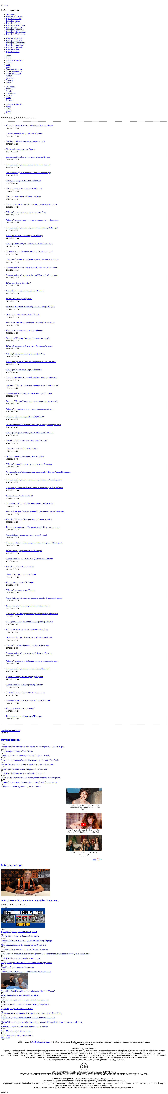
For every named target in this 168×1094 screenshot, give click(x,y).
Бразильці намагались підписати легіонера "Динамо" (28, 700)
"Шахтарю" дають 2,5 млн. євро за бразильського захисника (31, 362)
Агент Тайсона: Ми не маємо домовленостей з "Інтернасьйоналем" (34, 598)
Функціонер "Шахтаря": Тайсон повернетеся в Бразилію (29, 503)
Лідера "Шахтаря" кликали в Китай (21, 574)
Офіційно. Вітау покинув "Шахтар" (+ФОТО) (25, 417)
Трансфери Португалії (15, 30)
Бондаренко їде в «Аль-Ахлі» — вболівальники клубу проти (26, 963)
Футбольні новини (14, 71)
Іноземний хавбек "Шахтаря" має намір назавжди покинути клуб (33, 425)
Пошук (9, 82)
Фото (8, 65)
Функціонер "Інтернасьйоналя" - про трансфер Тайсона (29, 622)
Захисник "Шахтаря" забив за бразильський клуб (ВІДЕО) (30, 307)
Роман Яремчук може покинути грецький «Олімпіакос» (24, 769)
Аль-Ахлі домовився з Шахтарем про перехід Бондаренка (25, 1004)
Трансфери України (14, 16)
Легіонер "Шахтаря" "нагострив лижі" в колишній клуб (29, 637)
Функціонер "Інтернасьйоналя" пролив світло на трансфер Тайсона (34, 488)
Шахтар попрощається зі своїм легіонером (23, 181)
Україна (9, 89)
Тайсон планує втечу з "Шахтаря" (20, 582)
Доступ (9, 76)
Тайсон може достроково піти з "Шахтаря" (24, 551)
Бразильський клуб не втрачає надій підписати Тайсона (29, 559)
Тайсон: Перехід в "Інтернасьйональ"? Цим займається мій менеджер (35, 511)
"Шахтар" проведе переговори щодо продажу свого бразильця (32, 220)
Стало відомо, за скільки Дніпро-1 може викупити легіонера (31, 204)
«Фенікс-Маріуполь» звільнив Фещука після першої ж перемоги (28, 1017)
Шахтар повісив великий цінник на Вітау (23, 196)
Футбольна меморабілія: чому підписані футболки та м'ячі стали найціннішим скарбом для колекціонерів (45, 954)
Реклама (9, 80)
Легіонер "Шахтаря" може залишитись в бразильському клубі (32, 401)
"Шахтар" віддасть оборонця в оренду (22, 448)
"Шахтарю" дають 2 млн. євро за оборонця (24, 370)
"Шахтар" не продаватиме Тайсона (20, 590)
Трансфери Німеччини (15, 25)
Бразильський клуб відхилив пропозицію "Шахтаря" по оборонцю (34, 480)
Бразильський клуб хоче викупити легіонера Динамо (28, 165)
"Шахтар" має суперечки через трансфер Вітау (25, 354)
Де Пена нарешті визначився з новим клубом (25, 456)
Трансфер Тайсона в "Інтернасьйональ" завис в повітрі (29, 519)
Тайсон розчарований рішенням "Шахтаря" (24, 716)
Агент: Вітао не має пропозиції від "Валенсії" (25, 291)
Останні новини (10, 739)
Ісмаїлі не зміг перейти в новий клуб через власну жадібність (31, 377)
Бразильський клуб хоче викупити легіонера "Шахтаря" (29, 393)
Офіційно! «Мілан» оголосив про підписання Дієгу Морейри (26, 940)
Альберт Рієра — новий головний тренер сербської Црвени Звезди (29, 782)
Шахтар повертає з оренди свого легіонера (24, 188)
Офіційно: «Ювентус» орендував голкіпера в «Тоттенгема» (26, 971)
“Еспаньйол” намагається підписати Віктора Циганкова (24, 949)
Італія (8, 98)
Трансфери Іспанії (13, 23)
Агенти (9, 62)
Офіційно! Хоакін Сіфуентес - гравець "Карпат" (21, 787)
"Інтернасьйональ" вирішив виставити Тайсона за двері (29, 251)
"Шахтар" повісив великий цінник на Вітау (24, 236)
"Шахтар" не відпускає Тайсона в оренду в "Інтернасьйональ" (32, 661)
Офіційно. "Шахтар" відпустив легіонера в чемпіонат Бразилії (32, 385)
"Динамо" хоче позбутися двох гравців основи (25, 692)
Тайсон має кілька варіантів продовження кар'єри (27, 629)
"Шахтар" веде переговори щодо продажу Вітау (26, 212)
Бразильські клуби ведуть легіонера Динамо (24, 133)
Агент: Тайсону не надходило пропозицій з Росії (26, 535)
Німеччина (10, 93)
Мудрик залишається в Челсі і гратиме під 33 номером (23, 945)
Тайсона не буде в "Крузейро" (18, 283)
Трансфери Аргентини (15, 43)
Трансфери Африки (14, 47)
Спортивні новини (14, 69)
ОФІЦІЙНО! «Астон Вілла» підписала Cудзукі (20, 958)
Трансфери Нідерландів (16, 32)
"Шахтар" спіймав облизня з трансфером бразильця (27, 645)
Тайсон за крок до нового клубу (19, 496)
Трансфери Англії (13, 19)
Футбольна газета (13, 73)
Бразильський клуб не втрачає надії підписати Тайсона (29, 653)
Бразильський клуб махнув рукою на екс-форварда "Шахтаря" (32, 228)
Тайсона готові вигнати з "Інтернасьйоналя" (24, 330)
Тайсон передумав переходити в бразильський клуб (27, 606)
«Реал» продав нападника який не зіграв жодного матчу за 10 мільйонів (31, 1013)
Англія (9, 91)
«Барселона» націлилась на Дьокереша (17, 1035)
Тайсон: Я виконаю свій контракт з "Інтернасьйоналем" (29, 346)
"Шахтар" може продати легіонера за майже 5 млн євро (29, 244)
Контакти (10, 78)
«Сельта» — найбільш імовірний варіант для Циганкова (24, 1026)
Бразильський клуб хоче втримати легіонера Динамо (28, 157)
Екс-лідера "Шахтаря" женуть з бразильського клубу (28, 338)
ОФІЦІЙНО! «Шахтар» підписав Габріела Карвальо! (23, 773)
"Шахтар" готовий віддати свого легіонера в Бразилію (29, 464)
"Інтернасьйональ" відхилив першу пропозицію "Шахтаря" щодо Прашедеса (38, 472)
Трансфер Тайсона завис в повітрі (20, 566)
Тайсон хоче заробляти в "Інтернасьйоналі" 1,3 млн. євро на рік (32, 527)
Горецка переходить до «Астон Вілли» (17, 751)
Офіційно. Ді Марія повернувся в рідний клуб (25, 141)
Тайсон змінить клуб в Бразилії (19, 299)
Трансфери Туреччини (15, 34)
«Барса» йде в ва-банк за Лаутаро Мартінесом (20, 936)
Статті (8, 56)
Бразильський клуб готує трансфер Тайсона (24, 685)
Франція (9, 100)
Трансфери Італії (13, 21)
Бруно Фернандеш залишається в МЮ (17, 1009)
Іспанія (9, 95)
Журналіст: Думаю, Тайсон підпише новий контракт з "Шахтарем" (34, 543)
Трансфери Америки (14, 45)
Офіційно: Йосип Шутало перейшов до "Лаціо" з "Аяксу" (25, 756)
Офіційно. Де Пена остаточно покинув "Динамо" (26, 440)
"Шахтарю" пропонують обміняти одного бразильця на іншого (32, 259)
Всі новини (10, 14)
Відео (8, 67)
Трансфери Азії (12, 49)
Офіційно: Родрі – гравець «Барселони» (17, 967)
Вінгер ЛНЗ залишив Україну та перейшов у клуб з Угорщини (27, 764)
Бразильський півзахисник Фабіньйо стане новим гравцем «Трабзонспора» (32, 747)
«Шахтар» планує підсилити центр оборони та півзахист (25, 1000)
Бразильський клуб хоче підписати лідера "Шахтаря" (28, 669)
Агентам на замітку (14, 60)
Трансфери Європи (14, 38)
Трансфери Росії (12, 52)
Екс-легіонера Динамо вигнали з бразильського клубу (28, 173)
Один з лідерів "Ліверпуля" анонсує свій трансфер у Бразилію (32, 614)
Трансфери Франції (14, 27)
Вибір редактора (11, 865)
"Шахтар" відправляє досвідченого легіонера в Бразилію (29, 433)
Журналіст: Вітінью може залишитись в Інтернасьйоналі (29, 125)
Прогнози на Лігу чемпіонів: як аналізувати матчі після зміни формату (30, 778)
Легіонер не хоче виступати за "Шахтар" (23, 314)
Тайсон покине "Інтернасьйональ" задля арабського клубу (30, 322)
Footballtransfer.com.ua (41, 1042)
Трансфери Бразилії (14, 40)
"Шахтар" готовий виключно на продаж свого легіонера (29, 409)
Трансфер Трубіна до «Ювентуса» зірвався (19, 932)
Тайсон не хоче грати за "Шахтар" (20, 708)
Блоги (8, 58)
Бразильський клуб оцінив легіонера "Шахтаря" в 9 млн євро (31, 267)
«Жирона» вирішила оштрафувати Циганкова (20, 995)
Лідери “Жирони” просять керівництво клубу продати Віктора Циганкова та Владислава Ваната (41, 1022)
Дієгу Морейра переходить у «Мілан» (17, 1031)
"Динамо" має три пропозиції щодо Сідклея (24, 677)
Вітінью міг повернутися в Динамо (20, 149)
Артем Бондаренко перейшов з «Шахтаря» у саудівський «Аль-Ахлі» (30, 760)
